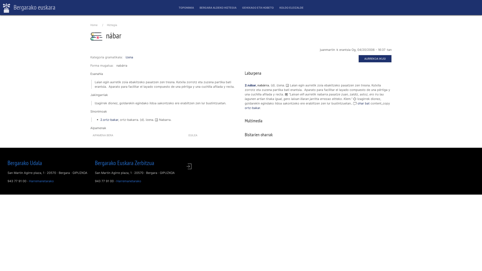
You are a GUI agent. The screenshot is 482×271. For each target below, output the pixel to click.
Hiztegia (112, 25)
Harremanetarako (41, 181)
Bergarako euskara (33, 7)
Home (94, 25)
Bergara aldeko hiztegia (218, 7)
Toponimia (186, 7)
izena (129, 57)
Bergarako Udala (25, 163)
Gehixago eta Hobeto (258, 7)
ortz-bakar (110, 120)
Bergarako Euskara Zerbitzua (124, 163)
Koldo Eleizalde (291, 7)
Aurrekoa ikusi (375, 58)
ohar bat (364, 103)
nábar (252, 85)
